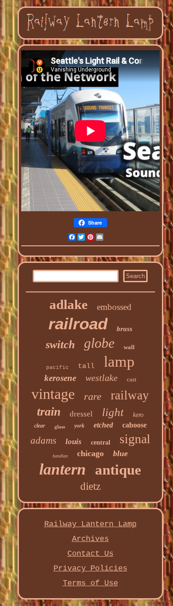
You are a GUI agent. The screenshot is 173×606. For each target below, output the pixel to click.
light (113, 412)
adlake (68, 304)
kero (138, 414)
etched (103, 425)
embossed (114, 307)
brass (124, 329)
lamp (119, 361)
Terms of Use (90, 583)
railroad (77, 324)
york (79, 425)
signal (134, 439)
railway (130, 395)
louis (74, 441)
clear (39, 425)
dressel (81, 414)
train (48, 411)
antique (118, 470)
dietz (90, 486)
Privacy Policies (90, 568)
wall (129, 347)
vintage (53, 394)
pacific (57, 367)
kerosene (60, 378)
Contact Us (90, 553)
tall (86, 366)
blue (120, 453)
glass (59, 426)
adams (43, 440)
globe (99, 343)
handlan (60, 455)
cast (132, 379)
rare (92, 396)
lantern (62, 469)
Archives (90, 539)
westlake (101, 378)
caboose (134, 425)
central (100, 442)
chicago (90, 453)
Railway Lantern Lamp (90, 524)
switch (60, 345)
